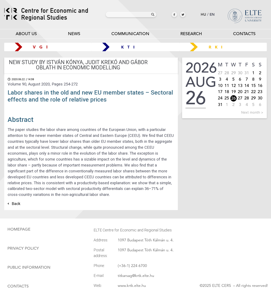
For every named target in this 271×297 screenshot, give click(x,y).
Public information (28, 267)
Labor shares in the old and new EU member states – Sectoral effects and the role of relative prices (90, 96)
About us (26, 33)
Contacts (244, 33)
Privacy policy (23, 248)
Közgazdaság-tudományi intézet (136, 46)
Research (191, 33)
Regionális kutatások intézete (224, 46)
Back (16, 203)
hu (203, 14)
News (74, 33)
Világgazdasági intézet (46, 46)
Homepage (18, 229)
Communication (130, 33)
